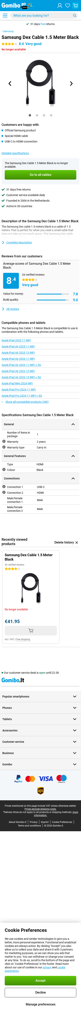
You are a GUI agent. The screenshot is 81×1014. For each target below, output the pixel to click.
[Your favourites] (68, 5)
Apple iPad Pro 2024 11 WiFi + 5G (22, 395)
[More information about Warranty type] (4, 447)
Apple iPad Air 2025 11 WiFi (18, 346)
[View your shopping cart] (75, 5)
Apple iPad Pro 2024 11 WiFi (19, 389)
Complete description (19, 242)
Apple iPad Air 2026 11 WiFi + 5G (21, 365)
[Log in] (60, 5)
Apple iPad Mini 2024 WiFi (17, 383)
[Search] (75, 15)
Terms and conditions (29, 825)
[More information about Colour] (4, 469)
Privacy (34, 822)
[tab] (30, 115)
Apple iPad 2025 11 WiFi (16, 340)
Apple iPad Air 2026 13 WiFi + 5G (21, 377)
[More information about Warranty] (4, 441)
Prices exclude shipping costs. (40, 809)
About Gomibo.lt (17, 822)
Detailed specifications (15, 153)
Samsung (8, 31)
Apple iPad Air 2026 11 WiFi (18, 358)
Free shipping (23, 639)
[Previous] (10, 84)
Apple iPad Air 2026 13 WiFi (18, 371)
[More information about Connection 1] (4, 486)
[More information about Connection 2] (4, 492)
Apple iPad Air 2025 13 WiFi (18, 352)
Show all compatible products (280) (27, 401)
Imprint (45, 822)
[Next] (71, 84)
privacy (47, 967)
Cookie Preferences (62, 822)
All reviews (12, 309)
